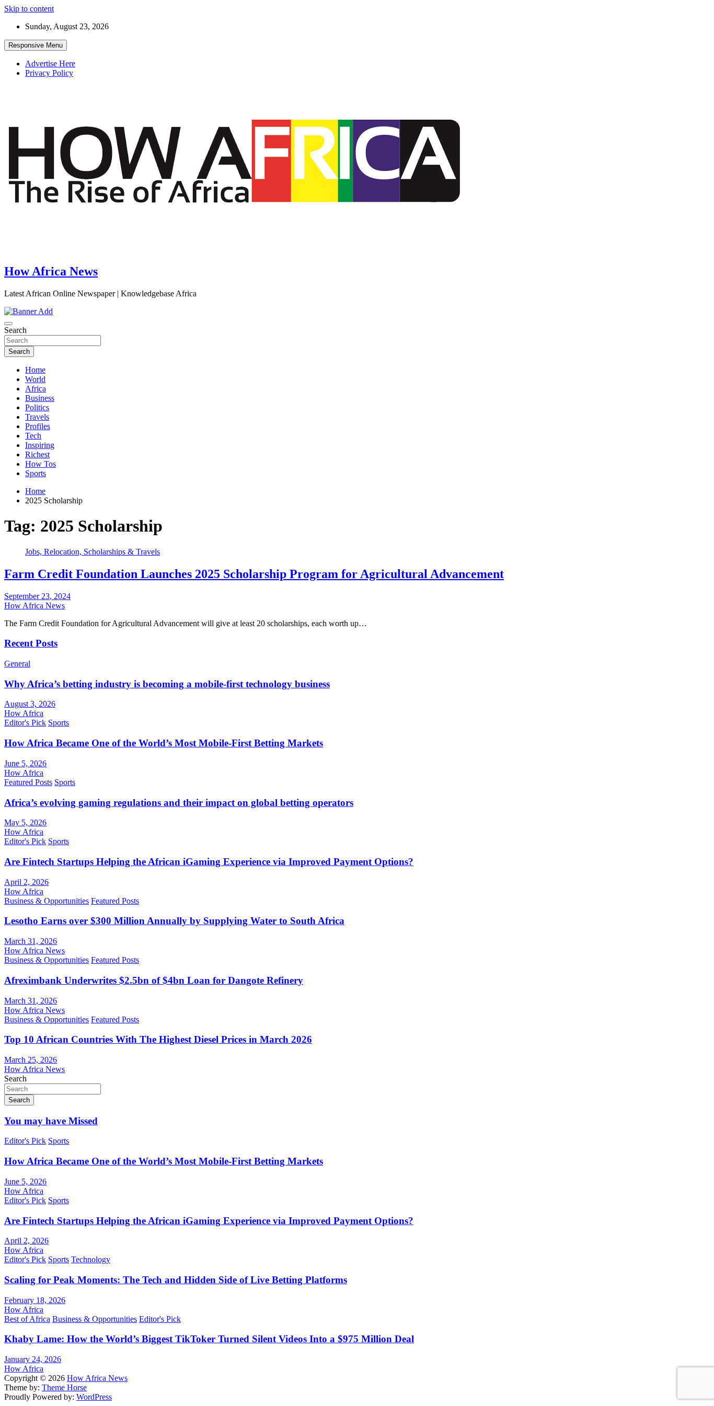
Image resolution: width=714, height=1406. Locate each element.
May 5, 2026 (25, 822)
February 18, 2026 (34, 1300)
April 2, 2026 (26, 882)
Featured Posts (28, 782)
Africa (35, 388)
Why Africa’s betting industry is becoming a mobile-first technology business (167, 683)
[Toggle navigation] (8, 323)
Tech (33, 435)
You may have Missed (51, 1120)
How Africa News (51, 271)
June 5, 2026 (25, 763)
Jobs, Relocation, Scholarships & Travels (92, 551)
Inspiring (39, 445)
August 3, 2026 (29, 703)
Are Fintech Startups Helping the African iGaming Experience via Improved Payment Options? (208, 861)
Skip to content (29, 8)
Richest (37, 454)
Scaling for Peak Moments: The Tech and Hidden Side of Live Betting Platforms (175, 1279)
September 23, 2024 (37, 596)
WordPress (94, 1396)
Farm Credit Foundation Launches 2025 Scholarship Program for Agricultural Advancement (254, 574)
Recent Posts (30, 643)
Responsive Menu (35, 45)
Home (35, 369)
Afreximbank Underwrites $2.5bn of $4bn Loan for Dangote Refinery (153, 980)
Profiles (37, 426)
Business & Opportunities (46, 900)
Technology (90, 1259)
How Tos (40, 463)
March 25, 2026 (30, 1059)
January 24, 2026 (32, 1359)
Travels (37, 416)
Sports (35, 473)
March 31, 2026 (30, 941)
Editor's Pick (25, 722)
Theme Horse (64, 1387)
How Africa (23, 713)
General (17, 663)
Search (15, 330)
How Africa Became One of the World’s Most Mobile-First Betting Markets (163, 742)
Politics (37, 407)
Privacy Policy (49, 72)
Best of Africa (27, 1319)
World (35, 379)
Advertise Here (50, 63)
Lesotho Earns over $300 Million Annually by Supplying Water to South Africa (174, 920)
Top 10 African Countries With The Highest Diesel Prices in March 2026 (158, 1039)
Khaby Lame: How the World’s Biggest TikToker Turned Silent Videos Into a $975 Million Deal (209, 1338)
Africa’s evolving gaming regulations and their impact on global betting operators (178, 802)
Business (39, 398)
